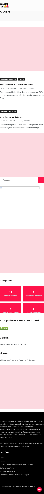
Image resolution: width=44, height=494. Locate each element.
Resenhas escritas (8, 79)
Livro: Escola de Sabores (11, 117)
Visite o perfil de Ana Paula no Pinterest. (17, 360)
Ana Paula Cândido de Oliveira (13, 344)
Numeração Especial (7, 471)
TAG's (22, 79)
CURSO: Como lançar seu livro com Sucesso (16, 465)
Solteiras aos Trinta (7, 468)
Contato (3, 461)
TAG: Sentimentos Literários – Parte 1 (17, 84)
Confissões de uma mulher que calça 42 (15, 475)
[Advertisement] (22, 49)
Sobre (2, 458)
